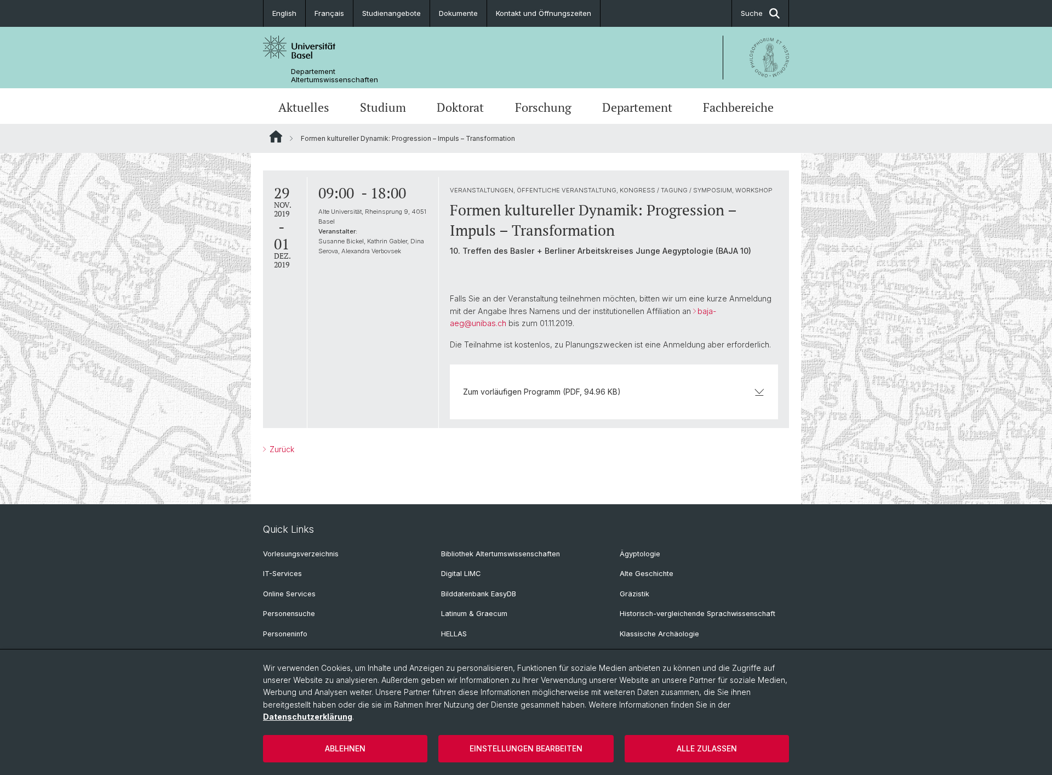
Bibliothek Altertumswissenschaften (500, 554)
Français (329, 13)
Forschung (543, 107)
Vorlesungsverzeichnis (301, 554)
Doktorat (460, 107)
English (284, 13)
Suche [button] (752, 13)
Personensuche (289, 613)
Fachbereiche (738, 107)
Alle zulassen (707, 748)
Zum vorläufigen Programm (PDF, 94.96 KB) (542, 391)
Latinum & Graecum (474, 613)
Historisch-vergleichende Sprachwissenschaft (697, 613)
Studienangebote (391, 13)
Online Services (289, 594)
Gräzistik (634, 594)
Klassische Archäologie (659, 634)
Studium (383, 107)
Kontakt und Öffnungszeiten (543, 13)
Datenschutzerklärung (307, 716)
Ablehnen (345, 748)
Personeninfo (285, 634)
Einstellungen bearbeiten (526, 748)
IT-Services (282, 573)
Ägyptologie (640, 554)
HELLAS (454, 634)
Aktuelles (303, 107)
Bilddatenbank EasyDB (478, 594)
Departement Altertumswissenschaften (334, 75)
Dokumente (458, 13)
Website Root (276, 136)
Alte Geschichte (646, 573)
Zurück (280, 449)
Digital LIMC (461, 573)
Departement (637, 107)
